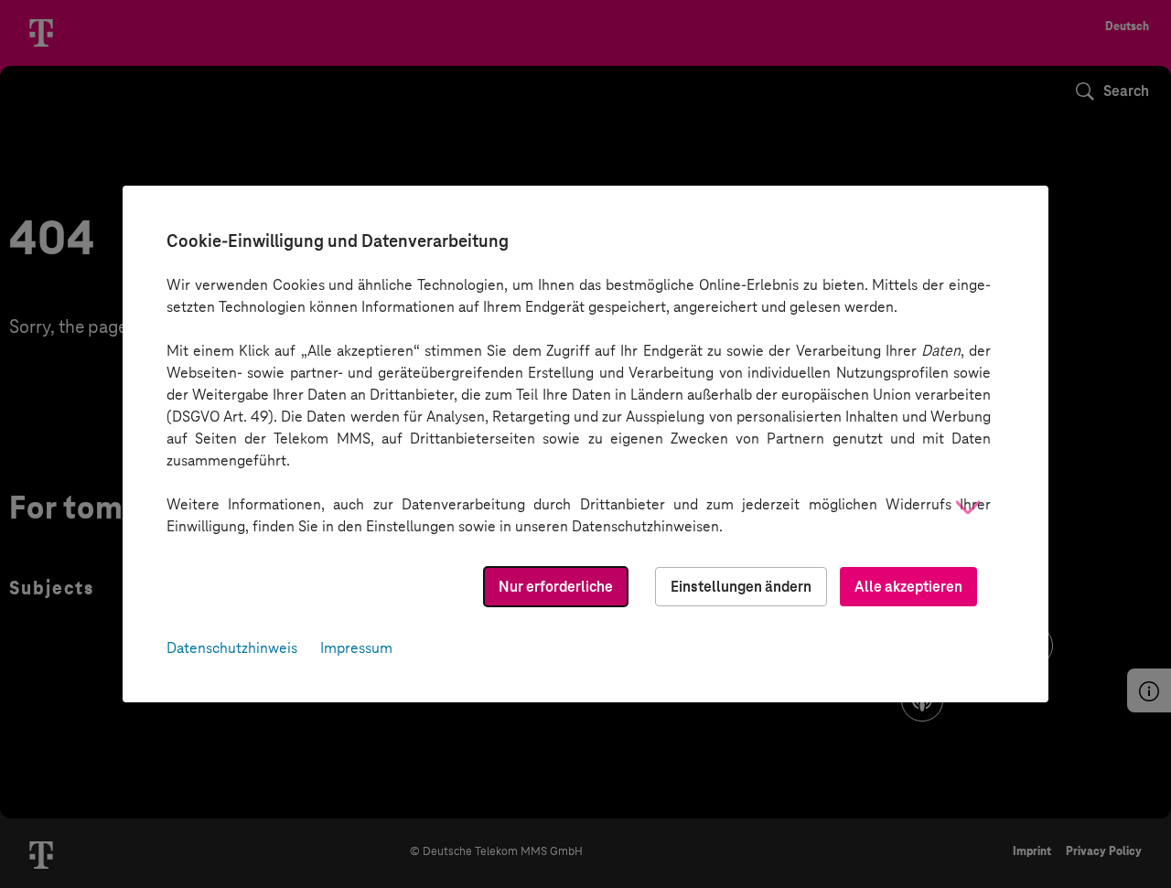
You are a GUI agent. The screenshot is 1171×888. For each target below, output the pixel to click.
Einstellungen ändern (741, 586)
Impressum (356, 648)
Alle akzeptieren (908, 586)
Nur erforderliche (556, 586)
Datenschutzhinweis (232, 648)
